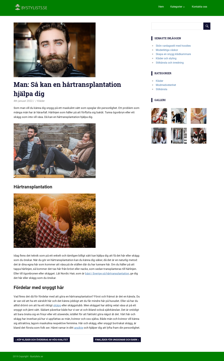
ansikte (78, 327)
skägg (57, 305)
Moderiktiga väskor (167, 50)
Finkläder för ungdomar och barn (116, 340)
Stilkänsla (161, 89)
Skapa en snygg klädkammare (173, 54)
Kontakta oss (199, 6)
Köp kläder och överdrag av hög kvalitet (42, 340)
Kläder (41, 100)
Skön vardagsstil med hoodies (173, 45)
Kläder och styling (166, 58)
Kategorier (176, 6)
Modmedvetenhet (166, 85)
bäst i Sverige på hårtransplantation (107, 273)
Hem (161, 6)
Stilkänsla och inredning (170, 62)
